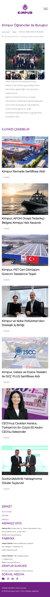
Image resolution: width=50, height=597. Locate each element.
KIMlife (5, 515)
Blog (14, 32)
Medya (5, 519)
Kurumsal (6, 511)
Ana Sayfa (6, 32)
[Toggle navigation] (46, 9)
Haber (6, 177)
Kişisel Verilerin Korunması (14, 588)
